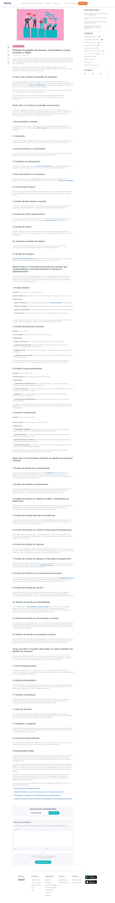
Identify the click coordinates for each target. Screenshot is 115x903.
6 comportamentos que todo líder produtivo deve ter (95, 22)
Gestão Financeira (26, 3)
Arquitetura (47, 895)
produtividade (50, 220)
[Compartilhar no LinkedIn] (8, 54)
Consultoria (47, 892)
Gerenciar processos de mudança (23, 258)
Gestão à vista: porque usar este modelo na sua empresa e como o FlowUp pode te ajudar (43, 798)
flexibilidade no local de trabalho (38, 606)
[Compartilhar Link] (8, 62)
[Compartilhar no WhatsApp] (8, 58)
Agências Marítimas (49, 890)
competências (49, 472)
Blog (33, 890)
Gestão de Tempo (91, 48)
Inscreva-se (54, 812)
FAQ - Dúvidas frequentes (94, 53)
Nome (16, 849)
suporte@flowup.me (63, 882)
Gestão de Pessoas (92, 42)
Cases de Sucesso (91, 65)
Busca (57, 3)
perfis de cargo (41, 128)
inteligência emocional (66, 577)
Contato (67, 3)
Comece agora (83, 3)
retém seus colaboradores (37, 85)
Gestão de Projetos (92, 36)
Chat (59, 885)
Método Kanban (90, 59)
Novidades (88, 62)
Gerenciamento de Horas (36, 886)
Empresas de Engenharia (51, 887)
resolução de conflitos (46, 565)
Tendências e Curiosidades (94, 51)
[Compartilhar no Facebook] (8, 51)
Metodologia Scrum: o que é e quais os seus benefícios (95, 14)
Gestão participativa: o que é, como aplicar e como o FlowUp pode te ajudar (38, 792)
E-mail (47, 849)
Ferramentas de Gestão (93, 39)
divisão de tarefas (55, 302)
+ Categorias (47, 3)
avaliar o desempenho (45, 166)
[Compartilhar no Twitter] (8, 47)
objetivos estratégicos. (66, 180)
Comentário (17, 829)
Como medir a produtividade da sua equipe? (95, 18)
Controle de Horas (38, 3)
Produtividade (90, 56)
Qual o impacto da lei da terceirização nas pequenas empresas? (93, 27)
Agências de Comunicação (48, 881)
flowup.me (73, 3)
